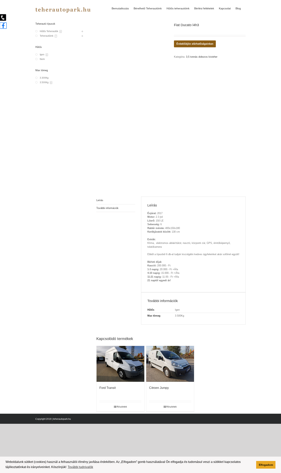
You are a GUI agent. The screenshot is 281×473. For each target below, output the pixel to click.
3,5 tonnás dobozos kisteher (201, 56)
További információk (107, 208)
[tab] (115, 200)
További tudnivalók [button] (80, 467)
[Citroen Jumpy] (170, 364)
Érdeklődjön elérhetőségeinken (194, 43)
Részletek (122, 406)
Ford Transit (107, 387)
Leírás (99, 200)
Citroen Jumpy (159, 387)
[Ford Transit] (120, 364)
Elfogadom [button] (266, 464)
